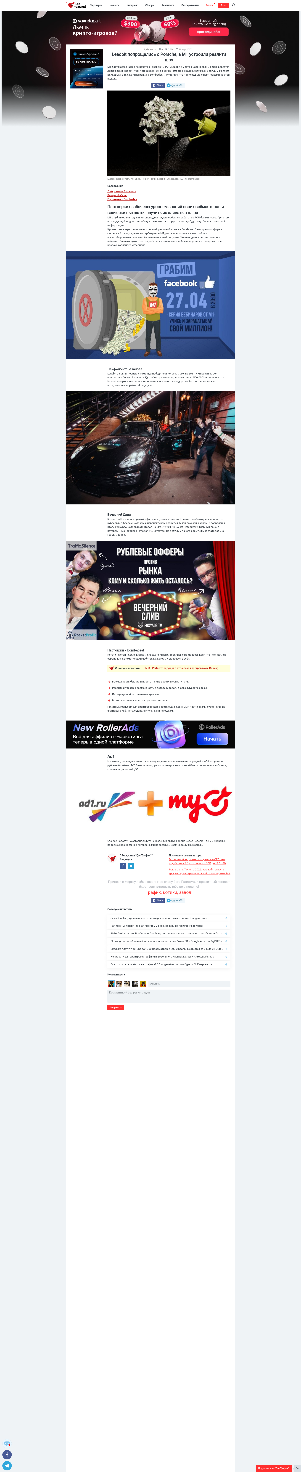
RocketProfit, (123, 178)
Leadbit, (161, 178)
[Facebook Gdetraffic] (123, 866)
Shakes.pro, (173, 178)
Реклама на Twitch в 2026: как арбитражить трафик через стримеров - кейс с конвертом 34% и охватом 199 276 (199, 871)
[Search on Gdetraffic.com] (233, 5)
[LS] (86, 68)
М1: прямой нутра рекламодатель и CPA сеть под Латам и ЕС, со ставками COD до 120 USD (197, 861)
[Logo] (76, 5)
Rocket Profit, (149, 178)
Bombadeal (194, 178)
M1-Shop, (136, 178)
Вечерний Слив (117, 195)
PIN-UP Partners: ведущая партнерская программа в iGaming (180, 668)
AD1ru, (184, 178)
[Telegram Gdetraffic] (131, 866)
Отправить (116, 1007)
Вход (223, 5)
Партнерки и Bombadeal (122, 199)
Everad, (111, 178)
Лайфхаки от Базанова (121, 191)
